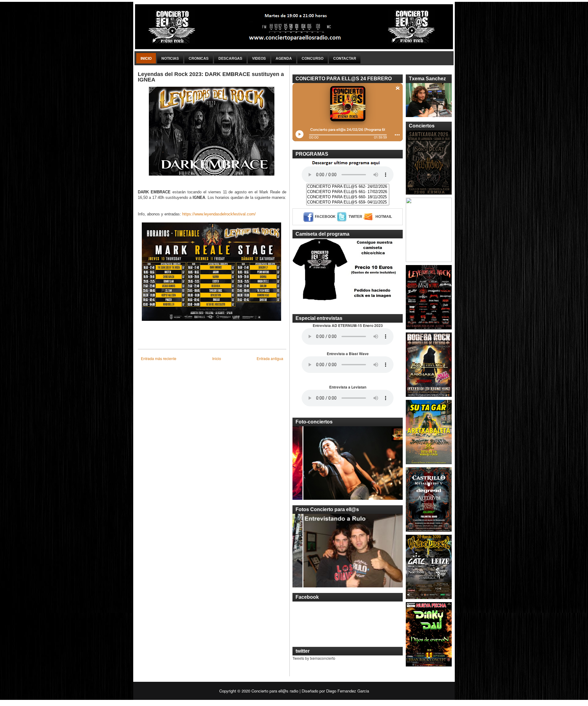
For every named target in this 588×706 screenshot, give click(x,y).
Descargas (230, 58)
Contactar (344, 58)
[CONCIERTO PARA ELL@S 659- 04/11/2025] (348, 202)
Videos (259, 58)
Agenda (284, 58)
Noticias (170, 58)
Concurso (312, 58)
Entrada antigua (270, 358)
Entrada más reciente (158, 358)
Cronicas (199, 58)
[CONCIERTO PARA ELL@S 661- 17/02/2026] (348, 192)
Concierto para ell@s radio (274, 691)
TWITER (355, 216)
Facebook (325, 216)
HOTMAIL (383, 216)
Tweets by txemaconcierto (313, 658)
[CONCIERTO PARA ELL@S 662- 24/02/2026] (348, 186)
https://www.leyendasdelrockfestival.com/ (219, 214)
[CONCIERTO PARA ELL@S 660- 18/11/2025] (348, 197)
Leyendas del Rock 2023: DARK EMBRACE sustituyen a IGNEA (211, 76)
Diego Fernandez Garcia (347, 691)
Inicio (146, 58)
